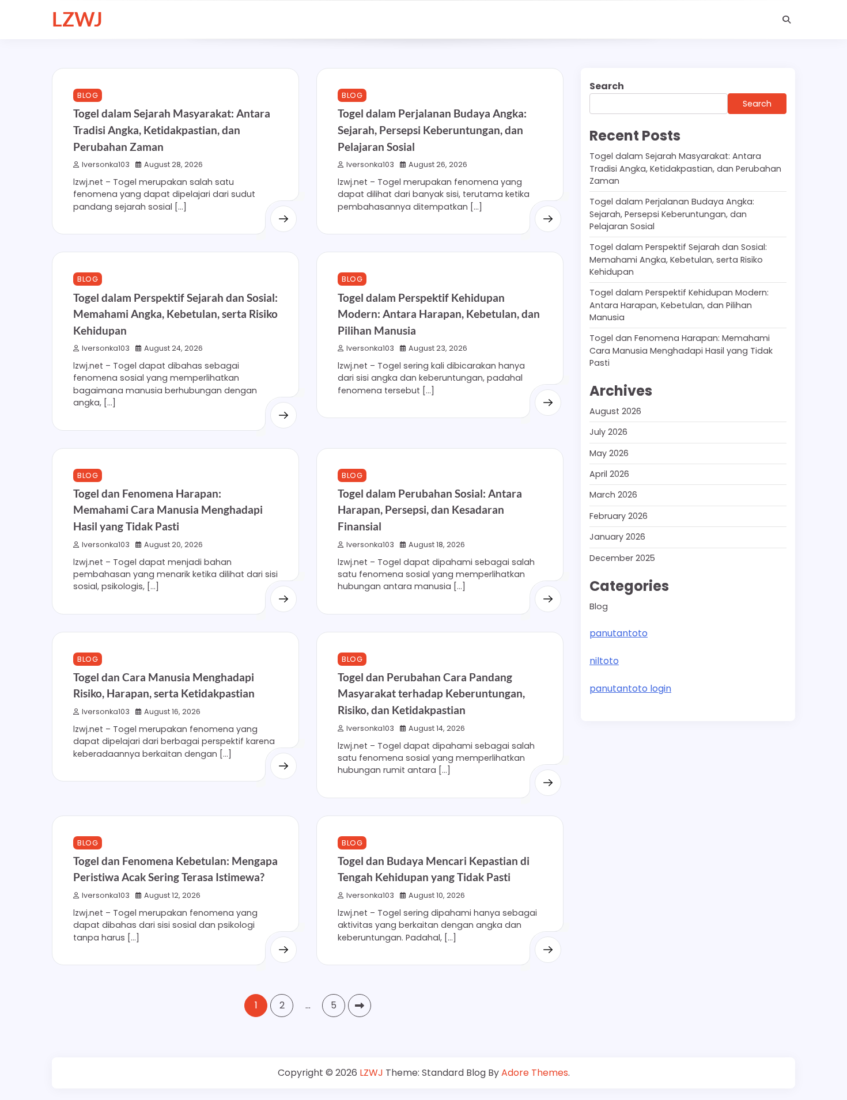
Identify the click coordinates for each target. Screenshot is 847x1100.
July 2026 (608, 432)
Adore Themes (534, 1072)
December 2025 (622, 558)
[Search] (786, 19)
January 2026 (617, 537)
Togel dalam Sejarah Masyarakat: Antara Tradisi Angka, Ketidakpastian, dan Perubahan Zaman (171, 130)
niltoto (604, 660)
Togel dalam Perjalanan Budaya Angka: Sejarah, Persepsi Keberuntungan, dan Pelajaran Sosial (432, 130)
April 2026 (609, 474)
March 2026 (613, 495)
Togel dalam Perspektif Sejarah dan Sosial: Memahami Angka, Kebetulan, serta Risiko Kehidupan (175, 314)
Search (606, 86)
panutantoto (618, 633)
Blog (87, 95)
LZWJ (77, 19)
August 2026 (615, 411)
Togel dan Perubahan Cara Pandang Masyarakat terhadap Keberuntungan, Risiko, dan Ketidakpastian (431, 693)
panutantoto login (630, 688)
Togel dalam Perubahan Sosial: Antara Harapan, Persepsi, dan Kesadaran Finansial (430, 510)
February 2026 (618, 516)
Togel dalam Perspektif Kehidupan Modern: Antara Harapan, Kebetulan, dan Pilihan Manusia (439, 314)
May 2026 (609, 453)
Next (359, 1005)
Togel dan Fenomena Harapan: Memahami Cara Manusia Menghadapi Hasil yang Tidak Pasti (168, 510)
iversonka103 (106, 164)
